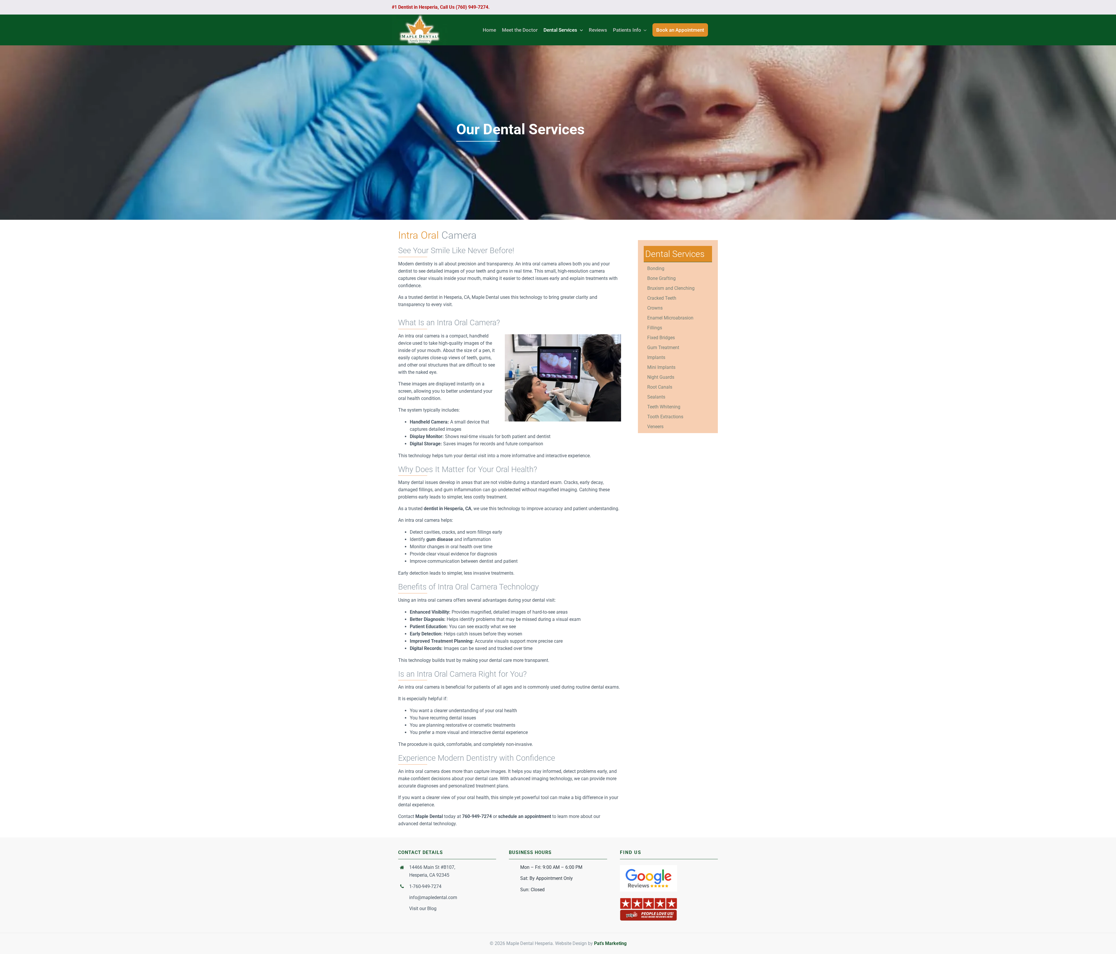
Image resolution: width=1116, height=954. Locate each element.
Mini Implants (661, 367)
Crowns (655, 308)
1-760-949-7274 (425, 886)
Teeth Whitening (663, 407)
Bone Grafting (661, 278)
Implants (656, 357)
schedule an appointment (524, 816)
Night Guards (660, 377)
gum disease (439, 539)
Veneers (655, 426)
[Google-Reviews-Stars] (648, 867)
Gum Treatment (663, 347)
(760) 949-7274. (472, 7)
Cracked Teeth (661, 298)
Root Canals (659, 387)
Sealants (656, 397)
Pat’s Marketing (610, 943)
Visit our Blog (423, 908)
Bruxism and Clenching (671, 288)
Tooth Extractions (665, 416)
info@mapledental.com (433, 897)
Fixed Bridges (661, 337)
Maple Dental (429, 816)
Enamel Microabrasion (670, 318)
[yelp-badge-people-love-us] (648, 899)
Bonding (655, 268)
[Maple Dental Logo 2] (420, 16)
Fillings (654, 327)
